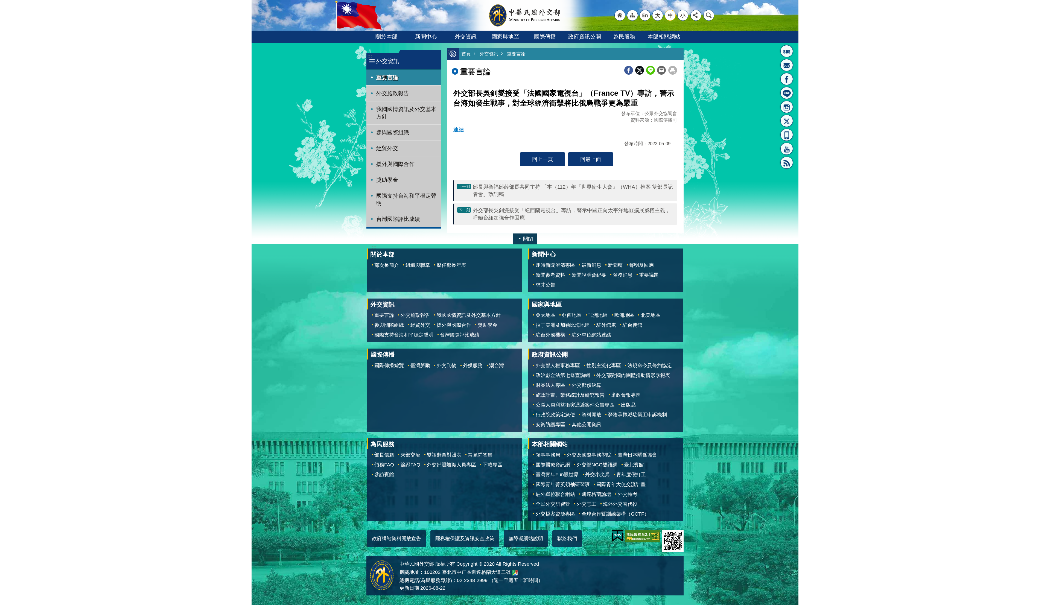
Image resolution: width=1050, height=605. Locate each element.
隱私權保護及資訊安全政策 (464, 538)
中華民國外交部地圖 (515, 572)
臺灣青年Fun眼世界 (557, 474)
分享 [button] (695, 15)
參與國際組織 (392, 132)
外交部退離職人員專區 (451, 464)
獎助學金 (387, 180)
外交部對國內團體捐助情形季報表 (633, 375)
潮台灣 (496, 365)
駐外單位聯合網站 (555, 494)
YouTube (786, 149)
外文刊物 (446, 365)
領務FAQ (384, 464)
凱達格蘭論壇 (596, 494)
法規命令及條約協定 (650, 365)
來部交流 (410, 455)
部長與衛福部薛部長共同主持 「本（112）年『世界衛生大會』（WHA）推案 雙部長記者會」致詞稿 (573, 190)
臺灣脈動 (420, 365)
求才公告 (545, 285)
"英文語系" (645, 15)
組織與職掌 (418, 265)
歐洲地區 (624, 315)
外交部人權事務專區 (558, 365)
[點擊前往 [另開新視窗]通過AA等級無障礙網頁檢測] (642, 536)
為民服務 (624, 37)
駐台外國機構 (550, 335)
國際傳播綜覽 (389, 365)
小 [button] (683, 15)
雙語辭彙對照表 (444, 455)
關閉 (528, 239)
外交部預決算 (586, 385)
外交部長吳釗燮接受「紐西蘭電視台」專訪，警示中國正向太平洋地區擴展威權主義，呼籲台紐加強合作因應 (571, 214)
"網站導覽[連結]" (632, 15)
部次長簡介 (386, 265)
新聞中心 (426, 37)
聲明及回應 (641, 265)
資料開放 (591, 414)
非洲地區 (598, 315)
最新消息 (591, 265)
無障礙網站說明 (526, 538)
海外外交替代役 (620, 504)
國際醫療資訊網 (553, 464)
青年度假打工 (631, 474)
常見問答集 (480, 455)
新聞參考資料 (550, 275)
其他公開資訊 (586, 424)
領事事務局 (548, 455)
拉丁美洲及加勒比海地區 (563, 325)
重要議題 (649, 275)
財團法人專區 (550, 385)
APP (786, 135)
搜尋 (708, 15)
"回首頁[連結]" (619, 15)
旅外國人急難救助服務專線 (786, 51)
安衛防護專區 (550, 424)
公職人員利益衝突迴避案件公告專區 (575, 405)
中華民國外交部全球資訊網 (525, 15)
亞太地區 (545, 315)
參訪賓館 (384, 474)
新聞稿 (615, 265)
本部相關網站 (664, 37)
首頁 (466, 54)
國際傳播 (545, 37)
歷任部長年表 (451, 265)
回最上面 (590, 159)
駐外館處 (606, 325)
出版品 (628, 405)
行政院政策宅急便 (555, 414)
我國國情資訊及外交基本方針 (406, 112)
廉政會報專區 (626, 395)
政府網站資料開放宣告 (396, 538)
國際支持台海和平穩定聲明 (406, 199)
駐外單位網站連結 (591, 335)
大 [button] (657, 15)
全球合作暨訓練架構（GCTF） (615, 514)
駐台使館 (632, 325)
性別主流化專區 (604, 365)
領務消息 (622, 275)
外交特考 (627, 494)
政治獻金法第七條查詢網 (563, 375)
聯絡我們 (567, 538)
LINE (786, 93)
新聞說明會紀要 (589, 275)
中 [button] (670, 15)
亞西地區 (572, 315)
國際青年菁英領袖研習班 (563, 484)
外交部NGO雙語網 (597, 464)
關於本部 (386, 37)
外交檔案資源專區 (555, 514)
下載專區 (492, 464)
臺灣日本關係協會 (637, 455)
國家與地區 (505, 37)
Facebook (628, 70)
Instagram (786, 107)
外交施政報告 (392, 93)
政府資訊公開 (584, 37)
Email (661, 70)
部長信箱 (786, 65)
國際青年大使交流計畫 (621, 484)
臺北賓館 (634, 464)
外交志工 (586, 504)
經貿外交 (387, 148)
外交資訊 (466, 37)
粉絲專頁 (786, 79)
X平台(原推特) (786, 121)
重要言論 (387, 77)
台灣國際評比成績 (398, 219)
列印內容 (672, 70)
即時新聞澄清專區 (555, 265)
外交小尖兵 (597, 474)
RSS (786, 163)
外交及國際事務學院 (589, 455)
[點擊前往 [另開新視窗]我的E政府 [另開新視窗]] (617, 536)
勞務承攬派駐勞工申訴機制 (637, 414)
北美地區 (650, 315)
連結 (458, 129)
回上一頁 (542, 159)
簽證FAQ (410, 464)
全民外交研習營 (553, 504)
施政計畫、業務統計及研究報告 (570, 395)
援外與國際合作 (395, 164)
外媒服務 (473, 365)
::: (369, 56)
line (650, 70)
